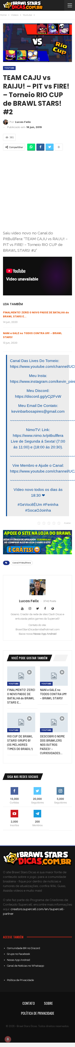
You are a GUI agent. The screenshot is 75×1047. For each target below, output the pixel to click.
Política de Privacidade (20, 980)
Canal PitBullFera (21, 562)
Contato (28, 1003)
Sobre (48, 1003)
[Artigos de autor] (37, 587)
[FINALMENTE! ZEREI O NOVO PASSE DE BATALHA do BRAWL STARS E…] (21, 676)
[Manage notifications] (8, 1039)
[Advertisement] (37, 190)
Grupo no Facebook (18, 953)
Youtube (9, 67)
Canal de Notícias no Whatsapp (25, 965)
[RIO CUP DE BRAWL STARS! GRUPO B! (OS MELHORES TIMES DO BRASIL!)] (21, 722)
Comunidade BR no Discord (23, 948)
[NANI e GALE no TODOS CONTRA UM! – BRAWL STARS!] (54, 676)
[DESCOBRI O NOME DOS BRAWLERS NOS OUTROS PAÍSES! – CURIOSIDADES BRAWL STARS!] (54, 722)
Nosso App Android (44, 633)
